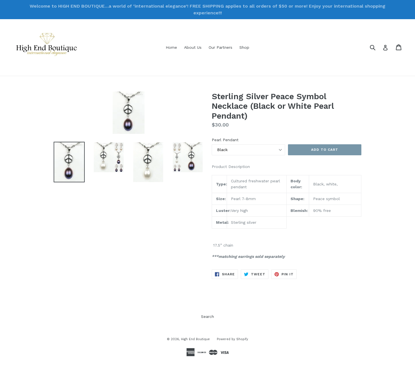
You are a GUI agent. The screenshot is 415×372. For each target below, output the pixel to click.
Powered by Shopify (232, 339)
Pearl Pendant (225, 140)
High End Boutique (195, 339)
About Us (193, 47)
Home (171, 47)
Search (207, 316)
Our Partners (220, 47)
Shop (244, 47)
